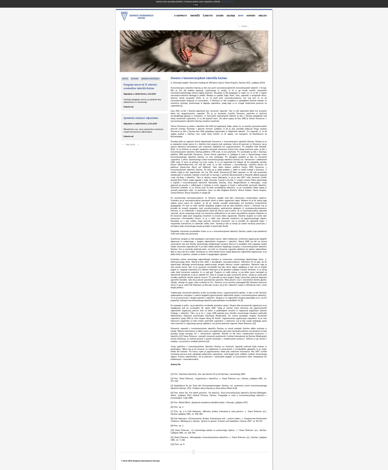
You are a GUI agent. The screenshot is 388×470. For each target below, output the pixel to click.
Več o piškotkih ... (228, 2)
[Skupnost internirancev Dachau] (138, 20)
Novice (125, 78)
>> (138, 144)
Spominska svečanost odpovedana (141, 118)
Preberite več (128, 107)
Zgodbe (220, 15)
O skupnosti (180, 15)
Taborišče (195, 15)
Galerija (231, 15)
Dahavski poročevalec (150, 78)
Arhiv (241, 15)
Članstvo (208, 15)
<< (122, 144)
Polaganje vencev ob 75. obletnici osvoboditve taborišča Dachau (140, 86)
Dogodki (134, 78)
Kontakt (251, 15)
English (263, 15)
